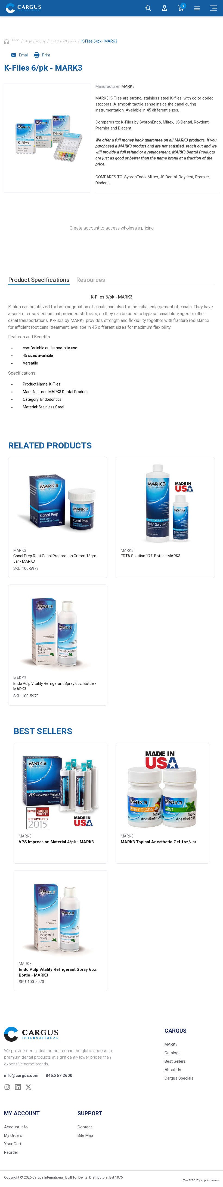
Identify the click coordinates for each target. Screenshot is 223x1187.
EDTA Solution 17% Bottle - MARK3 (150, 556)
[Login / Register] (164, 8)
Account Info (16, 1127)
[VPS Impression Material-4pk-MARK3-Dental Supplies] (60, 789)
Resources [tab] (90, 279)
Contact (85, 1127)
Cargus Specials (179, 1078)
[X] (28, 1087)
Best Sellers (175, 1061)
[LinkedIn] (18, 1087)
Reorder (11, 1152)
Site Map (85, 1135)
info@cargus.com (21, 1075)
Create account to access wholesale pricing (112, 228)
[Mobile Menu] (213, 8)
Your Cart (12, 1143)
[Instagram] (7, 1087)
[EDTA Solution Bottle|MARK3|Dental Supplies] (165, 503)
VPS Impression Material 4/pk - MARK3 (56, 841)
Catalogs (173, 1052)
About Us (173, 1069)
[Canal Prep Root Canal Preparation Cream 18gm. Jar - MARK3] (57, 503)
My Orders (13, 1135)
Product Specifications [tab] (39, 279)
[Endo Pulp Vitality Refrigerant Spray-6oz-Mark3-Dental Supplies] (58, 631)
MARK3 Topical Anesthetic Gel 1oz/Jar (158, 841)
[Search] (148, 8)
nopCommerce (210, 1180)
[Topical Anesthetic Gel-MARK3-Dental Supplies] (162, 789)
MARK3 (128, 86)
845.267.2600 (59, 1075)
